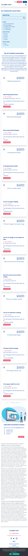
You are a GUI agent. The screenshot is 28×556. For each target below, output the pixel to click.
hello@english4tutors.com (14, 535)
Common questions (14, 544)
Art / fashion (8, 97)
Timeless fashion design (10, 348)
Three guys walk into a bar (11, 384)
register (19, 2)
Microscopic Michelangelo (11, 130)
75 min (6, 38)
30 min (6, 33)
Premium (6, 45)
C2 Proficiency (7, 29)
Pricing (14, 545)
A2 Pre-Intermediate (9, 23)
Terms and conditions (14, 547)
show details (7, 106)
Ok (10, 554)
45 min (6, 35)
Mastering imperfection (10, 94)
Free (5, 43)
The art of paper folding (10, 202)
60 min (6, 36)
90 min (6, 39)
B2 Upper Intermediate (9, 26)
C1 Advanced (7, 28)
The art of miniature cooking (12, 312)
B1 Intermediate (7, 25)
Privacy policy (16, 554)
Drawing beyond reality (10, 166)
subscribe (21, 437)
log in (25, 2)
